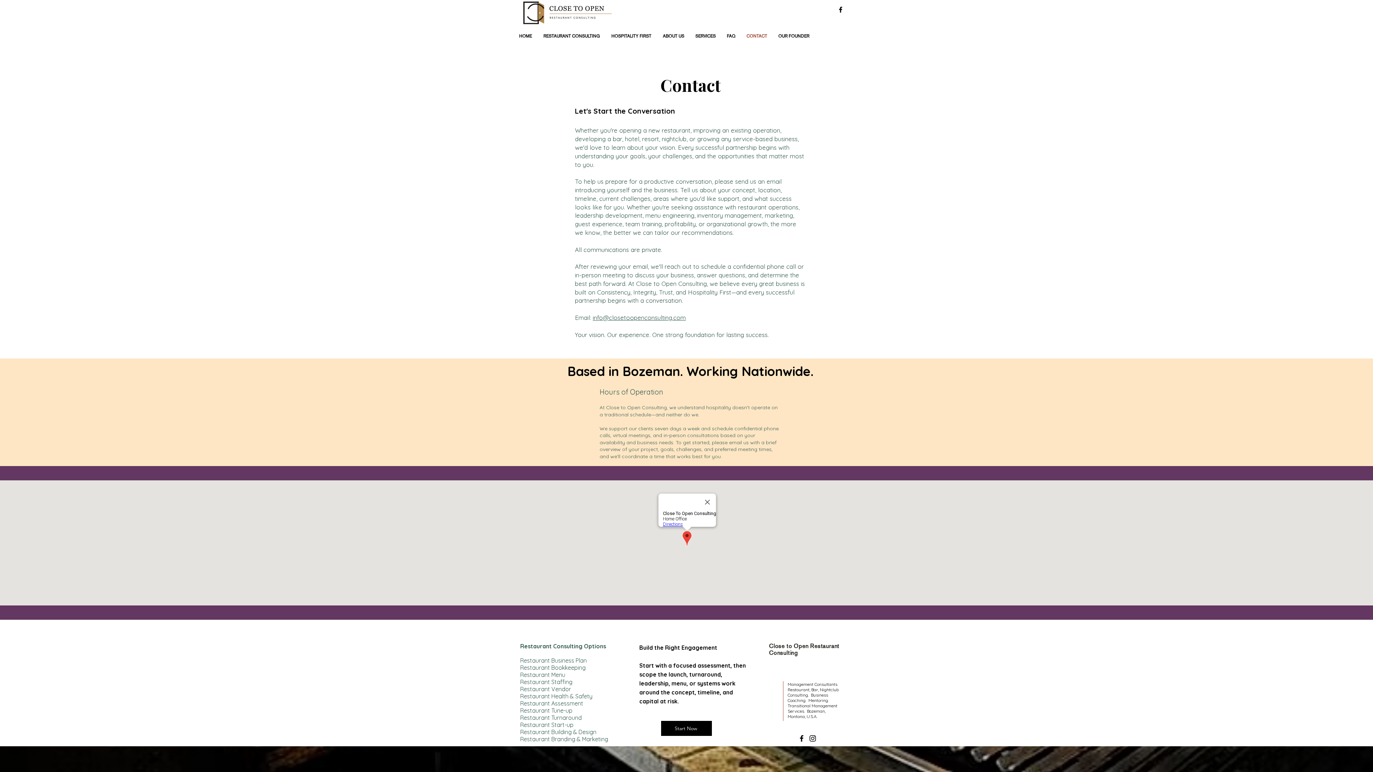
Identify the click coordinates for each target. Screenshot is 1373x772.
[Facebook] (801, 738)
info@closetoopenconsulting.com (639, 317)
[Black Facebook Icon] (841, 10)
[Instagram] (812, 738)
